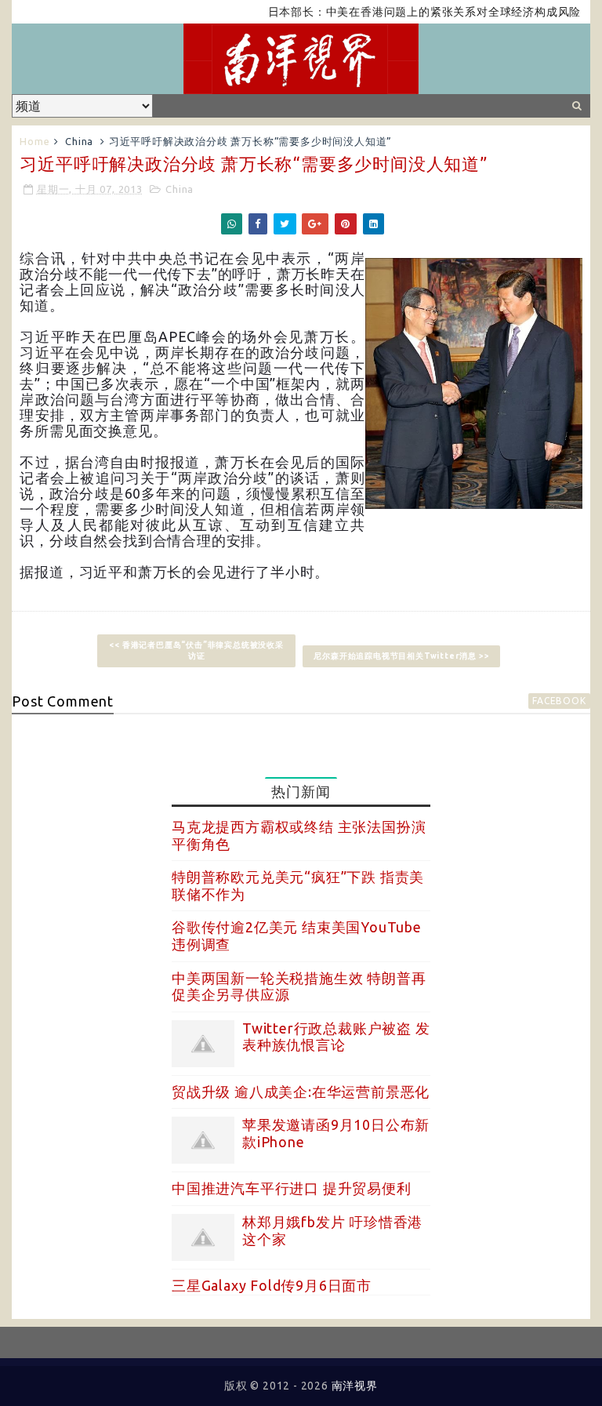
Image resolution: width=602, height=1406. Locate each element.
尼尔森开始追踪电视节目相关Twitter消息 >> (401, 656)
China (79, 141)
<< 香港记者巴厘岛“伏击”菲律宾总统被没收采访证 (196, 650)
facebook (559, 701)
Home (34, 141)
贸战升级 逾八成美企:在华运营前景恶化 (301, 1091)
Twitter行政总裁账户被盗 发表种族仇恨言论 (336, 1036)
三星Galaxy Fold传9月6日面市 (272, 1285)
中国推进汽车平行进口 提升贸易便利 (292, 1188)
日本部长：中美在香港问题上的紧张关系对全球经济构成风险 (406, 11)
